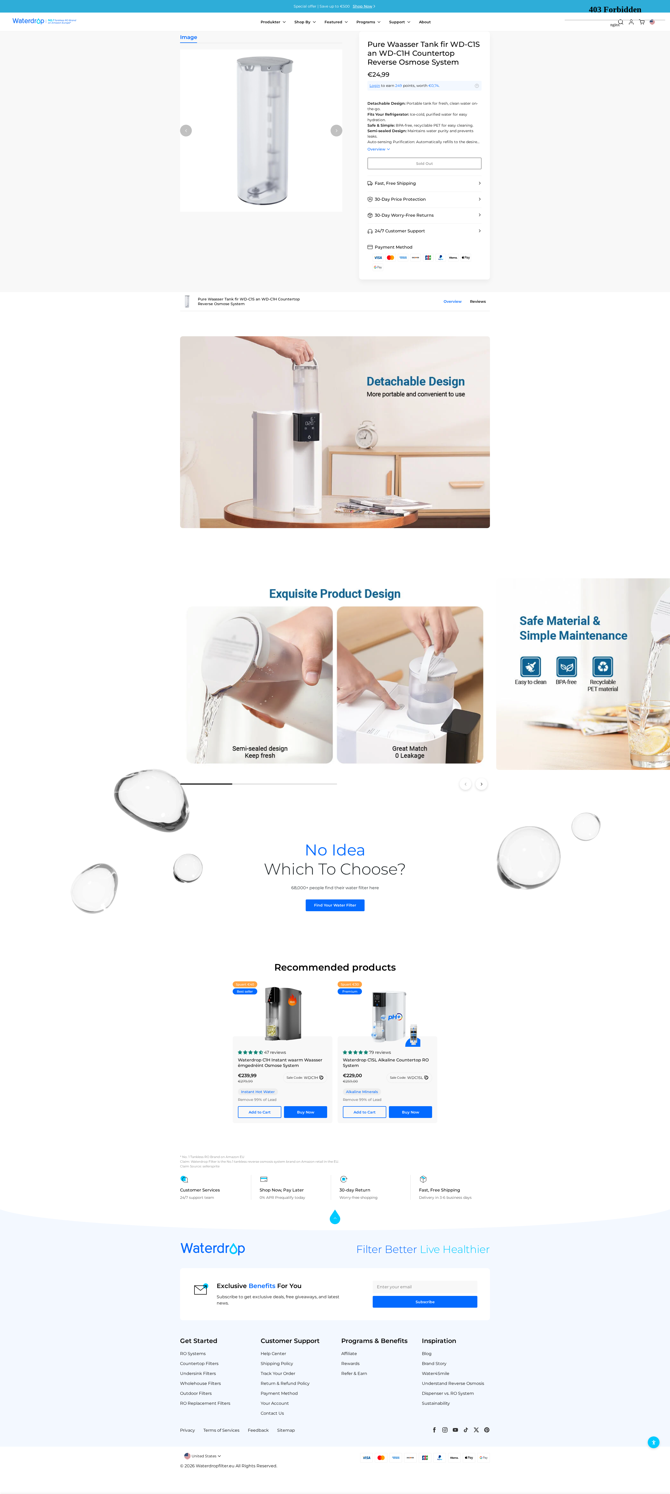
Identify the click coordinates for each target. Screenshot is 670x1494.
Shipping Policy (277, 1363)
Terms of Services (221, 1430)
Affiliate (349, 1353)
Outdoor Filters (196, 1393)
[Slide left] (186, 131)
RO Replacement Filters (205, 1403)
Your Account (275, 1403)
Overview (376, 149)
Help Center (273, 1353)
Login (375, 85)
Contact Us (272, 1413)
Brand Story (434, 1363)
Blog (427, 1353)
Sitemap (286, 1430)
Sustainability (436, 1403)
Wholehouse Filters (200, 1383)
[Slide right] (336, 131)
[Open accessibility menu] (654, 1442)
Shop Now (362, 6)
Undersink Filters (198, 1373)
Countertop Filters (199, 1363)
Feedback (258, 1430)
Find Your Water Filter (335, 905)
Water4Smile (435, 1373)
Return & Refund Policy (285, 1383)
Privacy (187, 1430)
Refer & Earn (354, 1373)
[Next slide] (481, 784)
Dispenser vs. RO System (448, 1393)
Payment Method (279, 1393)
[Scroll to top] (335, 1217)
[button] (424, 184)
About (425, 22)
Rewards (350, 1363)
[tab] (206, 784)
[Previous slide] (465, 784)
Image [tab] (188, 37)
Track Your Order (278, 1373)
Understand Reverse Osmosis (453, 1383)
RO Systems (193, 1353)
